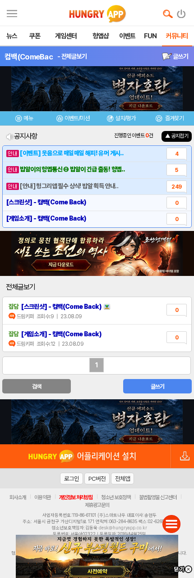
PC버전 (97, 478)
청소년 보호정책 (115, 497)
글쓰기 (180, 56)
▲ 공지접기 (176, 136)
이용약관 (42, 497)
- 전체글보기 (72, 56)
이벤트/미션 (77, 118)
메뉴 (28, 118)
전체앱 (122, 478)
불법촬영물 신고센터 (157, 497)
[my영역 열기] (12, 12)
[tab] (24, 119)
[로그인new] (181, 11)
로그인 (71, 478)
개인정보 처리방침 (75, 497)
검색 (37, 386)
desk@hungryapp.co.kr (123, 527)
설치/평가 (125, 118)
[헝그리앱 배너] (97, 421)
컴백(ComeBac (29, 56)
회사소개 (17, 497)
